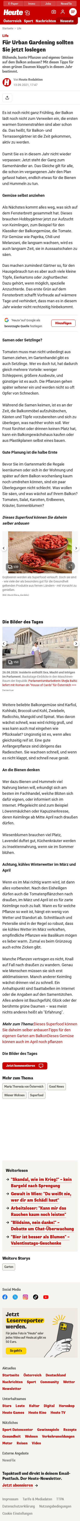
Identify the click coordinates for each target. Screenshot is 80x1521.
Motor (7, 1443)
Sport (28, 21)
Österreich (12, 21)
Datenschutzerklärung (18, 1506)
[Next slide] (76, 548)
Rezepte (70, 1430)
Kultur (34, 1406)
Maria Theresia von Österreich (24, 1087)
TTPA (60, 1499)
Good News (56, 1087)
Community (49, 1382)
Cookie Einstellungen (17, 1513)
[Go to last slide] (4, 548)
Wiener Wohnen (14, 1095)
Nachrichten (12, 1382)
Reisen (22, 1443)
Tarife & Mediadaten (37, 1499)
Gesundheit (11, 1436)
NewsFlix (66, 4)
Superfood (37, 1095)
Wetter (69, 1382)
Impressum (10, 1499)
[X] (15, 1297)
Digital (49, 1406)
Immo (31, 4)
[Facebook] (4, 1297)
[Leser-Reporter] (53, 11)
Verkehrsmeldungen (58, 1436)
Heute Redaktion (31, 80)
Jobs (48, 4)
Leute (20, 1406)
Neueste (67, 21)
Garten (8, 1267)
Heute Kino (37, 1413)
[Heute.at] (13, 12)
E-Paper (13, 4)
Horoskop (66, 1406)
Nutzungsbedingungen (55, 1506)
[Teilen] (7, 98)
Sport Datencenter (17, 1430)
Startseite (7, 28)
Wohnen (31, 1436)
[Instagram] (25, 1297)
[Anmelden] (62, 11)
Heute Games (13, 1413)
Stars (6, 1406)
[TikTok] (35, 1297)
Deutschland (56, 1375)
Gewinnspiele (48, 1430)
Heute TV (58, 1413)
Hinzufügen (63, 323)
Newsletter (11, 1389)
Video (36, 1443)
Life (19, 28)
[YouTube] (45, 1297)
